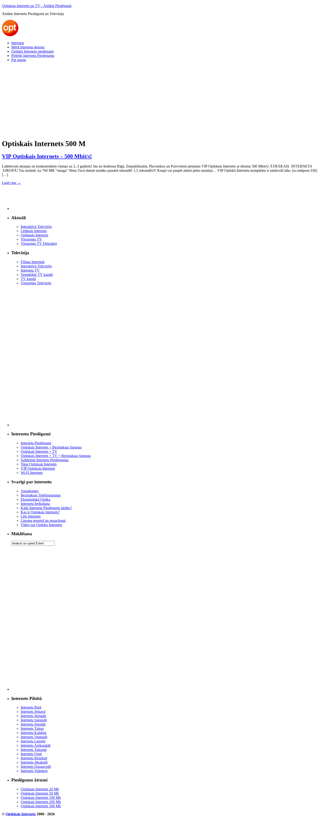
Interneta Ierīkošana (35, 504)
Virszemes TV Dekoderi (39, 244)
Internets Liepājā (33, 741)
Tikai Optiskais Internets (39, 464)
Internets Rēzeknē (34, 758)
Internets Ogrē (31, 754)
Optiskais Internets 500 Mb (41, 806)
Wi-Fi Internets (32, 473)
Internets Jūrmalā (33, 716)
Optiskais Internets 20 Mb (40, 789)
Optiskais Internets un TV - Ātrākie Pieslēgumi (36, 6)
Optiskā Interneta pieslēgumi (32, 51)
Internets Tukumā (34, 750)
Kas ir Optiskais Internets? (40, 512)
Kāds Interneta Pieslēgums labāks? (46, 508)
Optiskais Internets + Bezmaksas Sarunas (51, 447)
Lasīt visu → (11, 183)
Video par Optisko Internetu (41, 525)
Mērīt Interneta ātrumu (27, 47)
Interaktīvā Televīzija (36, 227)
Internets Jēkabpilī (34, 762)
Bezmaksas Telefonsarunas (41, 495)
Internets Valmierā (34, 771)
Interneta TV (30, 270)
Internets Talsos (32, 728)
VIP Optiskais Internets (38, 468)
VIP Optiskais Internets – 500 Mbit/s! (47, 156)
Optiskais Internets (34, 235)
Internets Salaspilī (34, 720)
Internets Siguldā (33, 724)
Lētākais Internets (34, 231)
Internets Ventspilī (34, 737)
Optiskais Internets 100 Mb (41, 798)
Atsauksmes (30, 491)
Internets (17, 43)
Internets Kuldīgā (33, 733)
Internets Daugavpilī (36, 767)
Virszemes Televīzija (36, 283)
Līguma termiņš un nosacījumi (43, 521)
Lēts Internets (31, 516)
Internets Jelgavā (33, 712)
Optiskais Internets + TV (39, 451)
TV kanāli (28, 279)
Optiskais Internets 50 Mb (40, 793)
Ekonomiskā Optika (35, 499)
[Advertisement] (143, 99)
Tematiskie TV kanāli (37, 275)
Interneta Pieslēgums (36, 443)
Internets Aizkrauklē (36, 745)
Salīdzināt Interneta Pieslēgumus (45, 460)
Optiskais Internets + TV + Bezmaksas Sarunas (56, 456)
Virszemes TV (31, 239)
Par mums (18, 60)
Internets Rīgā (31, 707)
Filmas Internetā (32, 262)
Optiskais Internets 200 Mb (41, 802)
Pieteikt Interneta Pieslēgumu (32, 56)
